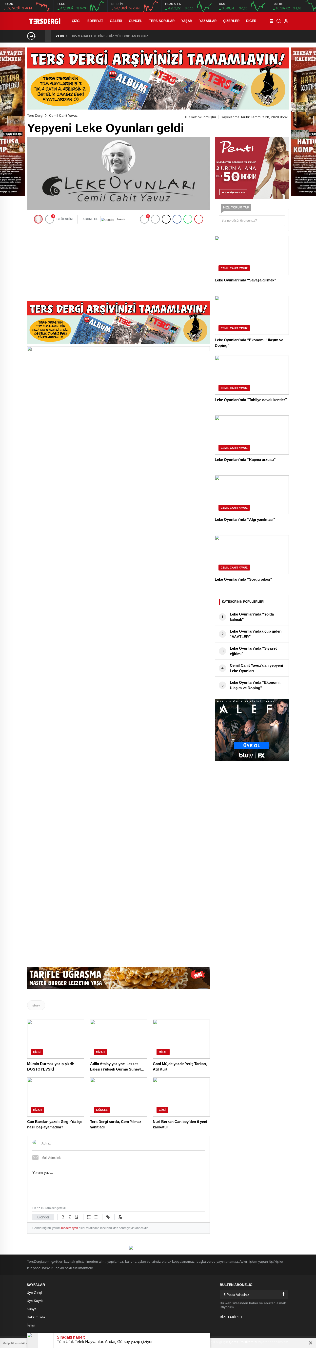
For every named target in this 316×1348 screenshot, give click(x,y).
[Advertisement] (118, 261)
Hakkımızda (36, 1317)
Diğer (251, 21)
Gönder (43, 1217)
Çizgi (76, 21)
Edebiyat (95, 21)
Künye (32, 1309)
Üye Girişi (34, 1293)
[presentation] (41, 35)
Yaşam (187, 21)
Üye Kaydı (35, 1301)
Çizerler (231, 21)
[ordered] (88, 1217)
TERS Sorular (162, 21)
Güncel (135, 21)
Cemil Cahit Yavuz (63, 115)
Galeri (116, 21)
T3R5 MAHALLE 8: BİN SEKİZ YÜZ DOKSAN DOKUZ (108, 36)
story (36, 1005)
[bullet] (95, 1217)
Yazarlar (208, 21)
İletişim (32, 1325)
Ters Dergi (35, 115)
